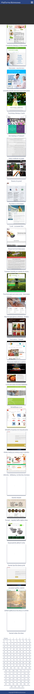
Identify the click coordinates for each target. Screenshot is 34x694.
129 (13, 678)
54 (7, 654)
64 (10, 657)
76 (20, 660)
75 (17, 660)
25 (29, 643)
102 (18, 668)
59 (23, 654)
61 (29, 654)
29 (13, 646)
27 (7, 646)
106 (6, 670)
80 (4, 662)
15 (26, 641)
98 (4, 668)
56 (13, 654)
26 (4, 646)
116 (17, 673)
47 (13, 651)
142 (10, 684)
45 (7, 651)
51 (26, 651)
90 (7, 665)
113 (6, 673)
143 (13, 684)
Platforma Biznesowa (10, 2)
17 (4, 643)
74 (13, 660)
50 (23, 651)
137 (17, 681)
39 (17, 649)
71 (4, 660)
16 (29, 641)
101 (14, 668)
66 (17, 657)
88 (29, 662)
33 (26, 646)
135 (10, 681)
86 (23, 662)
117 (21, 673)
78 (26, 660)
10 (10, 641)
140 (28, 681)
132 (24, 678)
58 (20, 654)
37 (10, 649)
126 (28, 676)
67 (20, 657)
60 (26, 654)
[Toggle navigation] (32, 2)
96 (26, 665)
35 (4, 649)
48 (17, 651)
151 (22, 686)
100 (11, 668)
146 (24, 684)
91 (10, 665)
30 (17, 646)
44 (4, 651)
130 (17, 678)
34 (29, 646)
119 (28, 673)
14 (23, 641)
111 (24, 670)
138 (21, 681)
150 (19, 686)
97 (29, 665)
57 (17, 654)
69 (26, 657)
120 (6, 676)
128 (10, 678)
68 (23, 657)
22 (20, 643)
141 (6, 684)
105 (29, 668)
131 (21, 678)
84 (17, 662)
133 (28, 678)
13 (20, 641)
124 (21, 676)
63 (7, 657)
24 (26, 643)
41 (23, 649)
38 (13, 649)
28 (10, 646)
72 (7, 660)
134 (6, 681)
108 (13, 670)
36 (7, 649)
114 (10, 673)
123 (17, 676)
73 (10, 660)
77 (23, 660)
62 (4, 657)
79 (29, 660)
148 (11, 686)
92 (13, 665)
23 (23, 643)
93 (17, 665)
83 (13, 662)
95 (23, 665)
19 (10, 643)
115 (13, 673)
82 (10, 662)
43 (29, 649)
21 (17, 643)
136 (13, 681)
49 (20, 651)
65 (13, 657)
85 (20, 662)
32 (23, 646)
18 (7, 643)
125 (24, 676)
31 (20, 646)
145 (21, 684)
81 (7, 662)
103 (22, 668)
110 (21, 670)
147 (28, 684)
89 (4, 665)
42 (26, 649)
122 (13, 676)
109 (17, 670)
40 (20, 649)
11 (13, 641)
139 (24, 681)
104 (26, 668)
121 (10, 676)
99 (7, 668)
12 (17, 641)
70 (29, 657)
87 (26, 662)
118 (24, 673)
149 (15, 686)
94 (20, 665)
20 (13, 643)
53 (4, 654)
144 (17, 684)
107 (10, 670)
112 (28, 670)
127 (6, 678)
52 (29, 651)
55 (10, 654)
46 (10, 651)
